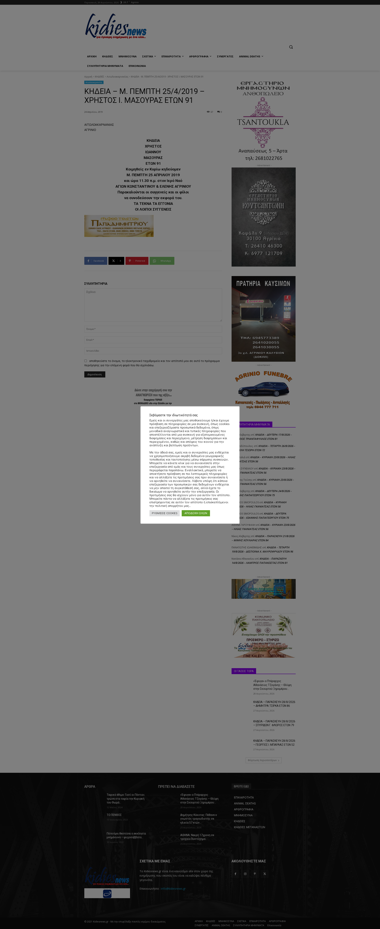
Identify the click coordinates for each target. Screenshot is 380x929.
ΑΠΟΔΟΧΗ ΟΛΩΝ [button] (195, 513)
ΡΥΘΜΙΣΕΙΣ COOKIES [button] (164, 513)
